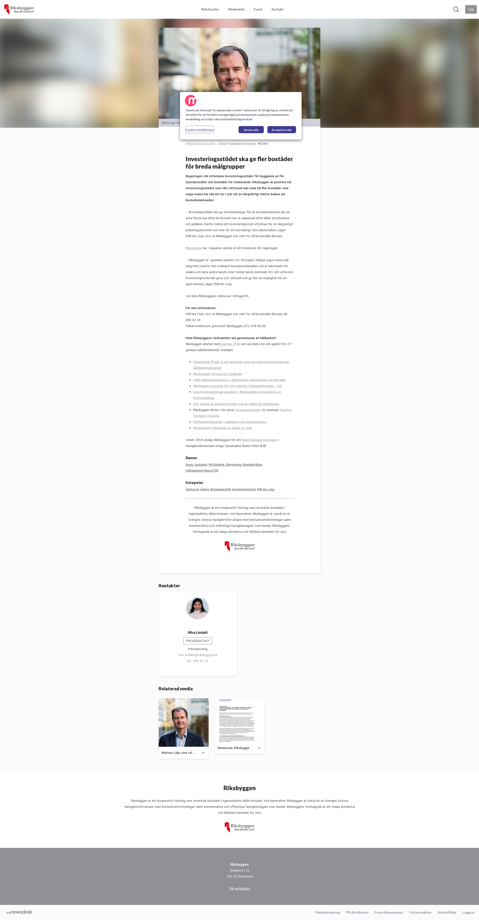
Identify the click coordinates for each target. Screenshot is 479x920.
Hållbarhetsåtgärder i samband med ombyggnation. (230, 422)
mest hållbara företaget (259, 440)
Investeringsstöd (244, 489)
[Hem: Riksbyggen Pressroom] (19, 9)
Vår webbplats (239, 888)
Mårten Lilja (265, 489)
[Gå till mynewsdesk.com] (19, 913)
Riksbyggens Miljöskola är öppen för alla (222, 428)
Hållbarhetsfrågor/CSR (202, 470)
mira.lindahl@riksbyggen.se (197, 655)
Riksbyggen (194, 248)
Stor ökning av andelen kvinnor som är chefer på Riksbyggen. (236, 404)
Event (258, 9)
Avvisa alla (251, 130)
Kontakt (277, 9)
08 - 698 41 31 (197, 661)
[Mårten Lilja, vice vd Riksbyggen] (184, 722)
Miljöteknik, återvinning (225, 464)
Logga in (468, 912)
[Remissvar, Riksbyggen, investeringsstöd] (240, 720)
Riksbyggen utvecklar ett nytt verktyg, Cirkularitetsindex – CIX (237, 386)
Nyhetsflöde (447, 912)
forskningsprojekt (247, 410)
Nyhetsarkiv (210, 9)
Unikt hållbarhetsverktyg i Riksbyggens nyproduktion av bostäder (239, 380)
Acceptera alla (282, 130)
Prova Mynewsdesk (388, 912)
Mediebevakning (327, 912)
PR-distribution (357, 912)
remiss (204, 489)
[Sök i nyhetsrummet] (456, 9)
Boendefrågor (253, 464)
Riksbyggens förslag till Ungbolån (217, 374)
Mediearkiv (236, 9)
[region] (241, 116)
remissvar (192, 489)
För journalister (420, 912)
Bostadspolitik (220, 489)
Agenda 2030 (230, 344)
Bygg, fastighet (197, 464)
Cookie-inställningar (200, 129)
